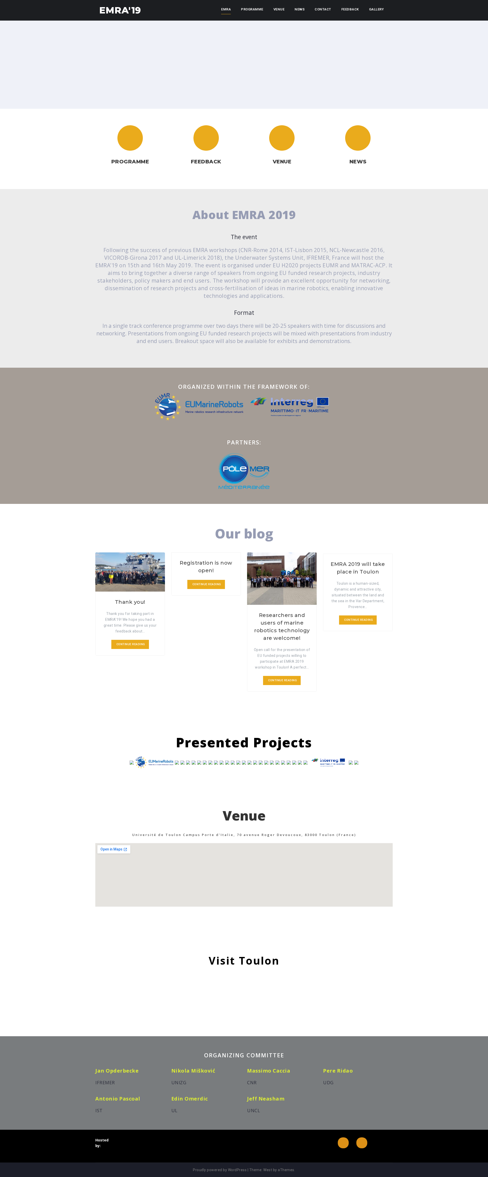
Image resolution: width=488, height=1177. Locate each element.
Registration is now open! (206, 567)
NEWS (299, 9)
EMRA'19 (120, 10)
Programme (252, 9)
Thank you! (130, 602)
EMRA (226, 9)
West (267, 1170)
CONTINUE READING (130, 644)
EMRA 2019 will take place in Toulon (358, 568)
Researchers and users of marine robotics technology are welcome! (282, 626)
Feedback (350, 9)
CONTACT (323, 9)
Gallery (376, 9)
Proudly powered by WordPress (220, 1170)
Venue (279, 9)
